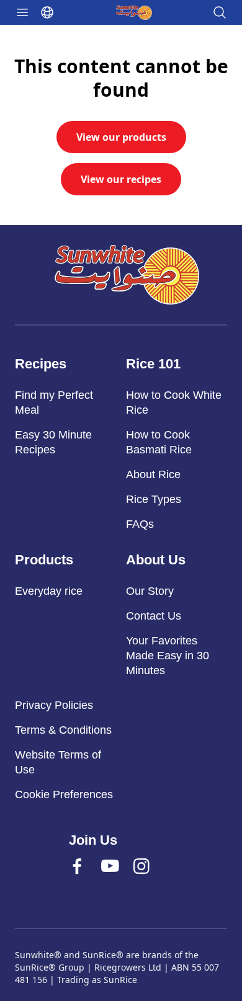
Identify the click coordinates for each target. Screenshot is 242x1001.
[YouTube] (121, 878)
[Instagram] (153, 878)
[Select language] (47, 12)
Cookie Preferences (64, 794)
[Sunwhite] (126, 275)
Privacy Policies (54, 705)
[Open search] (219, 12)
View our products (121, 137)
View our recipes (121, 179)
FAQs (140, 524)
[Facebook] (89, 878)
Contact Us (153, 616)
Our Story (150, 591)
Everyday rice (49, 591)
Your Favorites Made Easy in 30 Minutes (167, 655)
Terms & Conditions (63, 730)
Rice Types (153, 499)
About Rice (153, 474)
